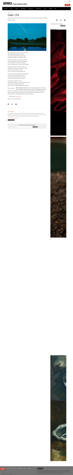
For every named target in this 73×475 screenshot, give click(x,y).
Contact (12, 468)
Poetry (16, 8)
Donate (67, 5)
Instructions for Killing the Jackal (14, 114)
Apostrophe (38, 8)
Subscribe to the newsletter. (27, 125)
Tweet (60, 20)
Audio (45, 8)
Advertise (29, 468)
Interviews (23, 8)
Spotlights (30, 8)
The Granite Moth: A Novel (33, 116)
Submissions (20, 468)
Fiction (5, 8)
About (8, 468)
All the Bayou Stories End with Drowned (34, 113)
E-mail (64, 20)
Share (57, 20)
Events (25, 468)
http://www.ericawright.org (13, 118)
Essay (11, 8)
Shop (16, 468)
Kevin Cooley (18, 96)
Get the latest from (56, 23)
